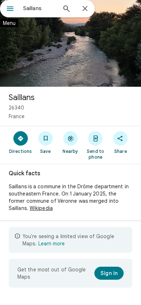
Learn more (51, 243)
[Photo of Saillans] (70, 43)
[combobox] (39, 8)
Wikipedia (41, 208)
